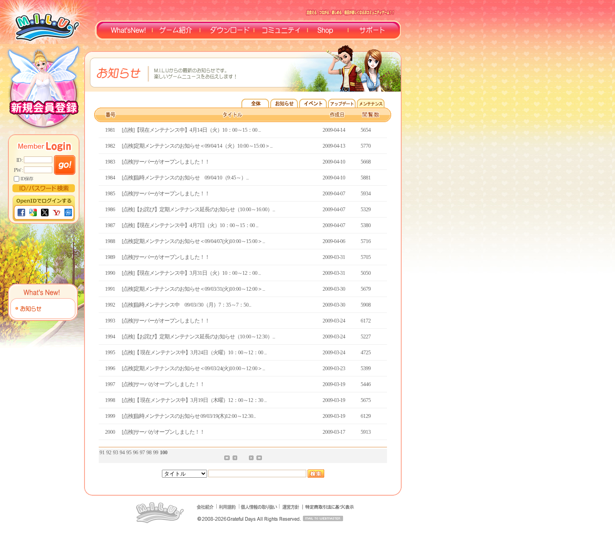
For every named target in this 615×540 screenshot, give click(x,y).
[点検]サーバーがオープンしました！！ (166, 162)
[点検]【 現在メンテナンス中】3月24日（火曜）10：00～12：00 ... (194, 352)
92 (108, 452)
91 (102, 452)
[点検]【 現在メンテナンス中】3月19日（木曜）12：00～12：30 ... (194, 400)
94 (122, 452)
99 (155, 452)
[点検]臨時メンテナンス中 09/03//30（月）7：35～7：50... (186, 305)
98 (148, 452)
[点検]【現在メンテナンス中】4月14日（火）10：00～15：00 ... (191, 130)
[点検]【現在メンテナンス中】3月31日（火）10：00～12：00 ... (191, 273)
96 (135, 452)
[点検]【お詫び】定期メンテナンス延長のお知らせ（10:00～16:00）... (198, 209)
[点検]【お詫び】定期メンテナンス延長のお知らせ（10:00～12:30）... (198, 336)
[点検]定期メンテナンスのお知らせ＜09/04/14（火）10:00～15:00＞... (197, 146)
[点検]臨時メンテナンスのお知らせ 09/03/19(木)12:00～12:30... (189, 416)
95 (128, 452)
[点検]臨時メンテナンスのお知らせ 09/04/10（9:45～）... (185, 177)
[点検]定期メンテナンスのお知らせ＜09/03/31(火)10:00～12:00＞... (193, 289)
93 (115, 452)
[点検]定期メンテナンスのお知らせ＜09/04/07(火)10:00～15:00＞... (193, 241)
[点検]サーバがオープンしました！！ (163, 384)
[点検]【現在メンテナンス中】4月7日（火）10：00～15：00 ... (190, 225)
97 (142, 452)
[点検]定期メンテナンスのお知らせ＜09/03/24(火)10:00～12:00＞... (193, 368)
